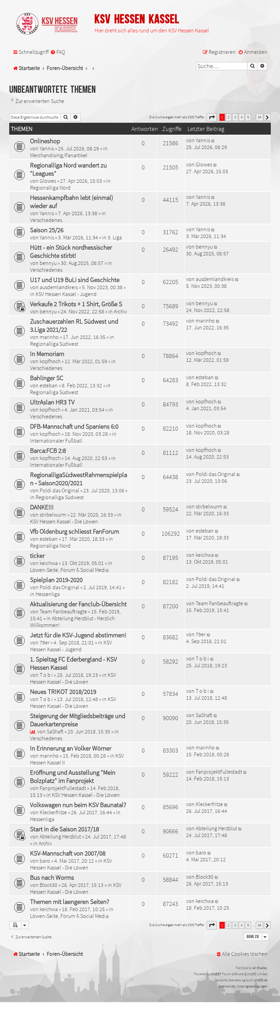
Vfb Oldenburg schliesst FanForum (74, 531)
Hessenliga (48, 594)
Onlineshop (45, 141)
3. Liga (115, 237)
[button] (212, 117)
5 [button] (248, 117)
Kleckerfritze (53, 812)
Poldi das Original (59, 490)
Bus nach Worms (52, 877)
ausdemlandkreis (59, 287)
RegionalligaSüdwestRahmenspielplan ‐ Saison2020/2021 (78, 479)
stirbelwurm (53, 514)
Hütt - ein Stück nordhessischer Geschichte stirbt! (71, 251)
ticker (37, 555)
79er (45, 642)
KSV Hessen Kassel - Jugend (66, 294)
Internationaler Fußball (56, 440)
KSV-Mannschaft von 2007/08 (68, 853)
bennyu (48, 262)
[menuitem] (57, 52)
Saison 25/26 (47, 230)
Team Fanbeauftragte (63, 611)
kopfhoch (50, 361)
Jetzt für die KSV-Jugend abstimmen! (78, 635)
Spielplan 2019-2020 (56, 580)
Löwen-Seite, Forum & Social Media (69, 569)
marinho (49, 336)
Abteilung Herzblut (60, 836)
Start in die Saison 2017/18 (64, 829)
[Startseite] (50, 24)
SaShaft (55, 731)
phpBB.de (260, 980)
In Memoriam (47, 353)
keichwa (49, 563)
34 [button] (259, 117)
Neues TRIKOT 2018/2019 (63, 691)
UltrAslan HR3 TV (52, 402)
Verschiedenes (46, 220)
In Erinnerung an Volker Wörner (70, 748)
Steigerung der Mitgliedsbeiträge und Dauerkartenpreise (77, 720)
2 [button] (228, 117)
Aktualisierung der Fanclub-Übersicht (78, 604)
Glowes (48, 180)
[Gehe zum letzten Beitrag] (213, 140)
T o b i (46, 674)
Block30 (48, 884)
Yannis (47, 148)
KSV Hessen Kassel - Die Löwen (64, 521)
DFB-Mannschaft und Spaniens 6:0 (74, 426)
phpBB (215, 974)
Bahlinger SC (47, 378)
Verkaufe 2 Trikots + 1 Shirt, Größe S (76, 304)
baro (45, 860)
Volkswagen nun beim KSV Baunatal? (78, 805)
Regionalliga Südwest (54, 343)
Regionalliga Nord (50, 187)
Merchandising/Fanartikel (58, 155)
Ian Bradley (259, 968)
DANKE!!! (42, 507)
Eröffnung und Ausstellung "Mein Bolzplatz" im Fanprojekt (72, 776)
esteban (49, 385)
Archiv (120, 311)
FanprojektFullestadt (63, 788)
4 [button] (241, 117)
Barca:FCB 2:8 (48, 450)
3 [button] (235, 117)
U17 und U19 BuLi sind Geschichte (75, 280)
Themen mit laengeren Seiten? (69, 901)
